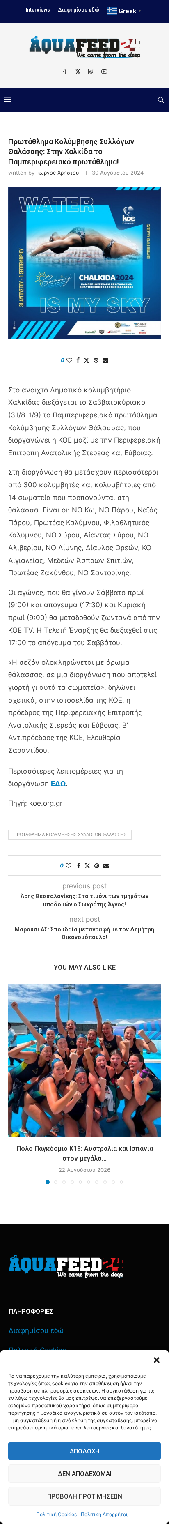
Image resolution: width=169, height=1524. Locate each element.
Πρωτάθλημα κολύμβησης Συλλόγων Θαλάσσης (70, 834)
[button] (157, 1360)
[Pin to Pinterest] (96, 360)
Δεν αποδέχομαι (85, 1474)
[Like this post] (69, 360)
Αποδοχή (85, 1451)
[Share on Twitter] (86, 360)
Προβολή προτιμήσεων (84, 1496)
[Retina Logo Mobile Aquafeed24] (66, 1266)
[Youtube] (104, 71)
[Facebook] (65, 71)
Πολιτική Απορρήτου (105, 1514)
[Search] (161, 100)
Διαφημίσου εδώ (78, 10)
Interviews (38, 10)
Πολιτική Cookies (56, 1514)
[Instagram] (91, 71)
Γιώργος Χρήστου (57, 172)
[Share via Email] (105, 360)
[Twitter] (78, 71)
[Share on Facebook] (78, 360)
